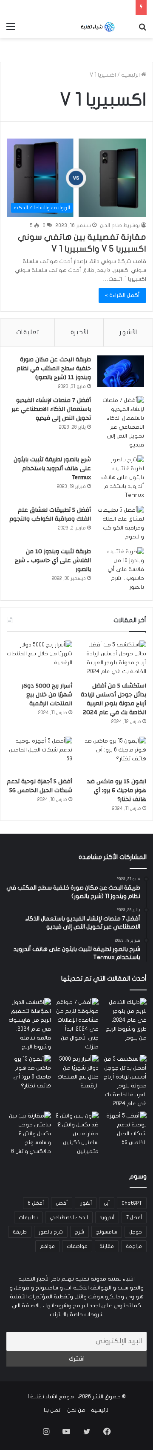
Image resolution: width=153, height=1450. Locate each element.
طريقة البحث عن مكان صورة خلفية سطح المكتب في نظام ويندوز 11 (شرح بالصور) (54, 368)
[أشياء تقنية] (98, 26)
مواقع (47, 1246)
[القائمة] (10, 29)
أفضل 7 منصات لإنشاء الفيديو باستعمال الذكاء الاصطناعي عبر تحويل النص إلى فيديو (51, 409)
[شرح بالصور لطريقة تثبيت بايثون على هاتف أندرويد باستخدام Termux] (120, 477)
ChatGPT (132, 1203)
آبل (107, 1203)
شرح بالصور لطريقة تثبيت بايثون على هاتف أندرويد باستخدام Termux (52, 468)
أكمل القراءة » (122, 295)
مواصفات (77, 1246)
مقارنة (106, 1246)
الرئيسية (131, 75)
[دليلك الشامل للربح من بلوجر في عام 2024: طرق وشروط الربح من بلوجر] (124, 1020)
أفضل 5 (36, 1203)
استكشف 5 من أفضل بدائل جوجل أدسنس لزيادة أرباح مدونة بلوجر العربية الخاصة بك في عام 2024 (113, 699)
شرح (79, 1231)
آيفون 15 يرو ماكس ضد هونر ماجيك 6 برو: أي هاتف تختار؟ (116, 790)
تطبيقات (28, 1217)
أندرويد (107, 1217)
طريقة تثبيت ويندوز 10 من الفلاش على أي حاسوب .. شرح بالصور (53, 560)
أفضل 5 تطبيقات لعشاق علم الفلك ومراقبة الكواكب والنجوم (50, 514)
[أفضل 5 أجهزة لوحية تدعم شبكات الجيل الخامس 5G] (39, 755)
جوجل (135, 1231)
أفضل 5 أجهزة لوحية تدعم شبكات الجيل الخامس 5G (39, 786)
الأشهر (128, 332)
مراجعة (134, 1246)
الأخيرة (79, 332)
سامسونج (106, 1231)
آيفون (85, 1203)
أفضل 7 (134, 1217)
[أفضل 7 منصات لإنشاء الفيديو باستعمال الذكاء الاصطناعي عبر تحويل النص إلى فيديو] (120, 422)
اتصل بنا (53, 1410)
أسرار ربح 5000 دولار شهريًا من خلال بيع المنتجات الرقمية (47, 694)
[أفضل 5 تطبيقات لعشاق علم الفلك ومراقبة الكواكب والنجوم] (120, 523)
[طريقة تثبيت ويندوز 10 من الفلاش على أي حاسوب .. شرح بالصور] (120, 569)
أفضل (62, 1203)
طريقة (20, 1231)
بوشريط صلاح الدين (120, 225)
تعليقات (27, 332)
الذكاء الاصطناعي (69, 1217)
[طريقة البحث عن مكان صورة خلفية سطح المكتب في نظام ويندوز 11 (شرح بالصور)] (120, 371)
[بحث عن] (142, 29)
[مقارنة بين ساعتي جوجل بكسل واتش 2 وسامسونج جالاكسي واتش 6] (28, 1134)
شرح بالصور (51, 1231)
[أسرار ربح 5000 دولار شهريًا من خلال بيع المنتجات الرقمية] (39, 658)
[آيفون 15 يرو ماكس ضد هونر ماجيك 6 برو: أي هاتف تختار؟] (113, 755)
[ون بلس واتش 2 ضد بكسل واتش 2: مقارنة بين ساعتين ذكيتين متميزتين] (76, 1134)
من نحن (76, 1410)
